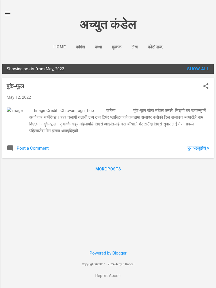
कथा (98, 47)
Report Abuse (108, 275)
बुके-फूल (15, 86)
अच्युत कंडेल (108, 24)
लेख (135, 47)
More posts (108, 169)
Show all (198, 68)
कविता (80, 47)
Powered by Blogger (108, 253)
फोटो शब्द (155, 47)
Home (59, 47)
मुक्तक (117, 47)
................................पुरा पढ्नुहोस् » (180, 147)
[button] (205, 87)
